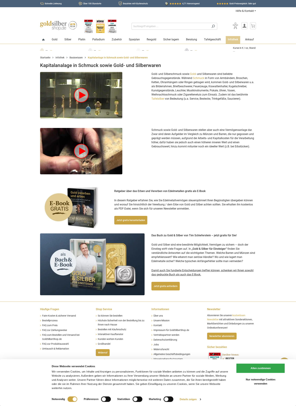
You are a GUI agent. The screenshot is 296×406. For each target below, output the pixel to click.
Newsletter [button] (213, 309)
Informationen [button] (160, 309)
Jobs (156, 344)
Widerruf (102, 352)
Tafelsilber (157, 98)
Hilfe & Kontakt (245, 11)
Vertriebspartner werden (166, 335)
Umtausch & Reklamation (55, 348)
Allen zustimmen (261, 368)
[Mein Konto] (244, 25)
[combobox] (170, 26)
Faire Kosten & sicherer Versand (59, 315)
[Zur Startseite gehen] (58, 25)
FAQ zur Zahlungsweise (54, 330)
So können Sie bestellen (110, 315)
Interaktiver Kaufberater (110, 334)
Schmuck (198, 78)
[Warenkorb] (253, 25)
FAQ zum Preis (50, 325)
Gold (193, 74)
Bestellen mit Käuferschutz (112, 329)
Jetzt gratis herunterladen (130, 220)
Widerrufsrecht (161, 349)
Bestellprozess (50, 320)
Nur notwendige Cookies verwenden (260, 381)
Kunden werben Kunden (110, 339)
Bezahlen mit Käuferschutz (135, 3)
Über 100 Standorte (92, 3)
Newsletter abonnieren (221, 336)
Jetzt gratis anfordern (165, 286)
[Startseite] (43, 40)
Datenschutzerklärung (165, 339)
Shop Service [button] (104, 309)
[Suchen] (213, 26)
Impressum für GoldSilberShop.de (171, 330)
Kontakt (157, 325)
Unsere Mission (161, 320)
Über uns (158, 315)
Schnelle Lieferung (53, 3)
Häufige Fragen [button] (49, 309)
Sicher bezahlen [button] (217, 347)
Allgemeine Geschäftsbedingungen (171, 354)
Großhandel (104, 343)
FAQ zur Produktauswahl (55, 343)
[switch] (106, 399)
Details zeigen (188, 399)
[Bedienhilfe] (235, 25)
